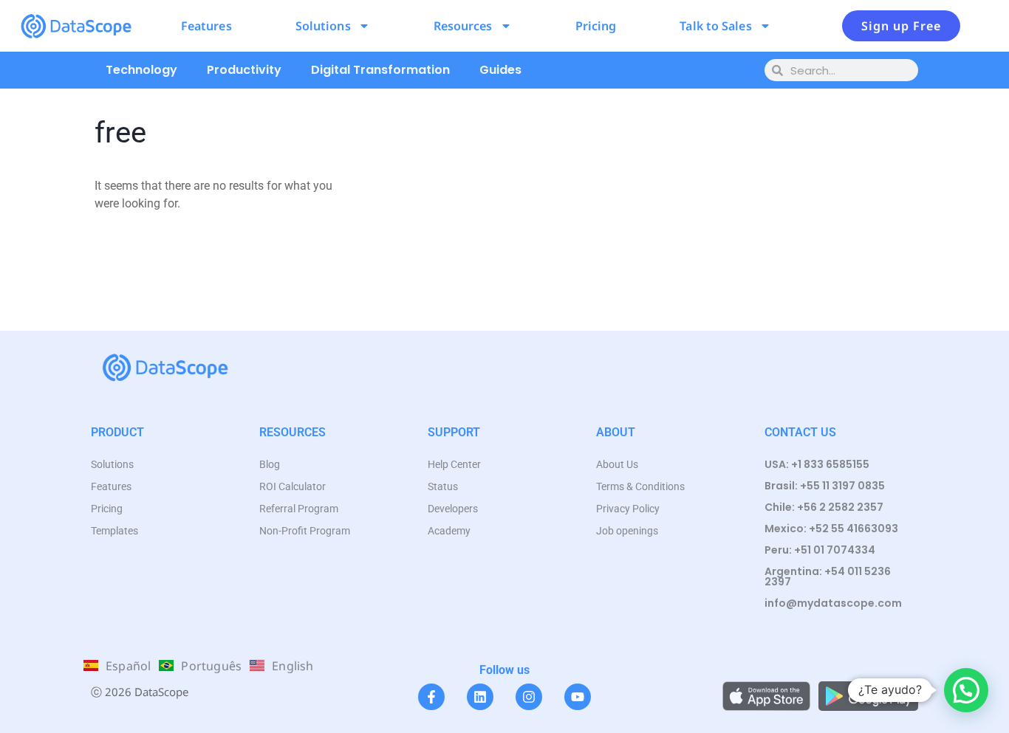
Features (206, 26)
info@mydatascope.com (833, 603)
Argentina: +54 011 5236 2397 (828, 576)
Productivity (244, 69)
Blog (269, 464)
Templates (114, 531)
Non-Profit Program (304, 531)
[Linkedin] (480, 697)
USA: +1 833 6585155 (817, 464)
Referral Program (298, 509)
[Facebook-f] (431, 697)
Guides (500, 69)
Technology (141, 69)
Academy (449, 531)
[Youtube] (577, 697)
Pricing (596, 26)
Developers (453, 509)
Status (443, 486)
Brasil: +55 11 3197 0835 (825, 485)
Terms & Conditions (640, 486)
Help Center (454, 464)
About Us (617, 464)
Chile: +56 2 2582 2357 (824, 507)
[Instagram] (529, 697)
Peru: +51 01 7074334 (820, 550)
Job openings (627, 531)
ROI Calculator (292, 486)
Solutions (323, 26)
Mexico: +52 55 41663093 (831, 528)
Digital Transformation (380, 69)
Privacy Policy (628, 509)
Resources (463, 26)
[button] (966, 690)
